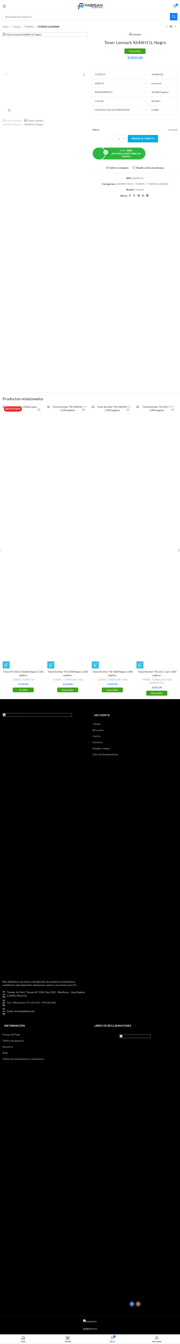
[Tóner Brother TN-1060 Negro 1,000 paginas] (112, 536)
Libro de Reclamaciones (105, 754)
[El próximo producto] (175, 27)
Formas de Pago (11, 1034)
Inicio (6, 26)
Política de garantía (13, 1040)
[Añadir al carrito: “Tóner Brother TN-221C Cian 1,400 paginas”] (139, 664)
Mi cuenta (98, 730)
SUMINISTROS (124, 183)
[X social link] (134, 195)
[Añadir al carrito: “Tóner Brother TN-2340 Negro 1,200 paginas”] (50, 664)
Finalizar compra (101, 748)
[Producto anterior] (167, 27)
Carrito (96, 736)
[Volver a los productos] (171, 27)
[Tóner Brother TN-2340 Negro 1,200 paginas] (67, 536)
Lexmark (139, 189)
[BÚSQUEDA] (173, 16)
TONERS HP (28, 679)
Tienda (16, 26)
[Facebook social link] (130, 195)
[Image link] (37, 844)
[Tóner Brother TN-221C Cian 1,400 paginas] (157, 536)
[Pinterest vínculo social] (138, 195)
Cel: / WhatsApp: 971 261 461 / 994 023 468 (31, 1002)
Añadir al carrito (143, 138)
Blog (5, 1052)
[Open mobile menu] (4, 6)
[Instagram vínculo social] (138, 1304)
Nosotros (8, 1046)
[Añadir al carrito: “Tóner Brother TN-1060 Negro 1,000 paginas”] (95, 664)
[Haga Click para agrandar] (9, 110)
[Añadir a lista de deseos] (39, 410)
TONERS (29, 26)
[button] (6, 74)
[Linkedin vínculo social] (143, 195)
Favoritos (98, 742)
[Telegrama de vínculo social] (147, 195)
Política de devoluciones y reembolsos (23, 1058)
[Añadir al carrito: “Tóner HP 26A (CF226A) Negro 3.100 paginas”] (6, 664)
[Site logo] (90, 5)
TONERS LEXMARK (48, 26)
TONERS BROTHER (73, 679)
